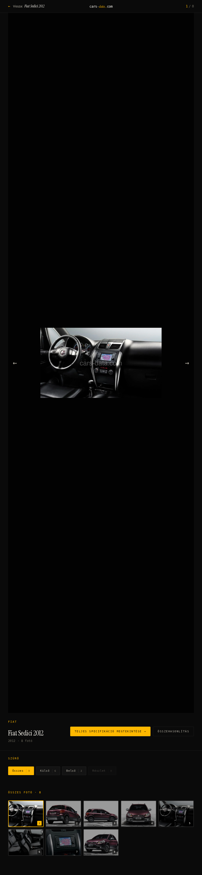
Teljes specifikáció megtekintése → (110, 731)
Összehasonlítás (173, 731)
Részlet (102, 770)
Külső (48, 770)
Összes (21, 770)
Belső (74, 770)
